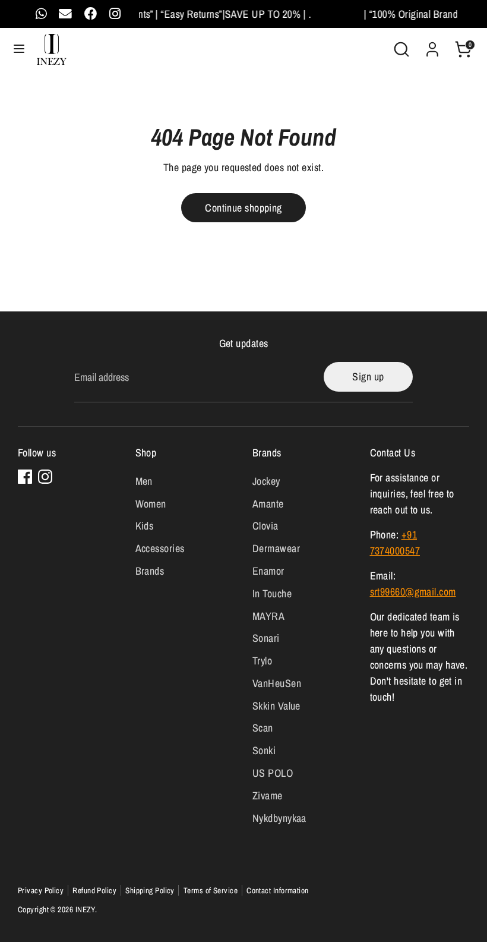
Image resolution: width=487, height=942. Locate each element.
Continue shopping (243, 207)
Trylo (262, 660)
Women (150, 503)
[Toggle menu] (19, 49)
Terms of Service (211, 890)
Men (144, 481)
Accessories (160, 548)
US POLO (272, 772)
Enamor (268, 570)
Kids (144, 525)
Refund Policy (94, 890)
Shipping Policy (150, 890)
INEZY (85, 909)
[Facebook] (25, 477)
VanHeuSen (276, 683)
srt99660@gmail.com (413, 591)
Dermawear (276, 548)
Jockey (266, 481)
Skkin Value (276, 705)
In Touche (272, 593)
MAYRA (268, 616)
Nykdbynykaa (279, 818)
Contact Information (277, 890)
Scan (262, 727)
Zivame (267, 795)
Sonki (264, 750)
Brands (150, 570)
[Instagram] (45, 477)
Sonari (266, 638)
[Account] (432, 45)
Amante (268, 503)
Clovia (265, 525)
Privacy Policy (41, 890)
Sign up (368, 376)
